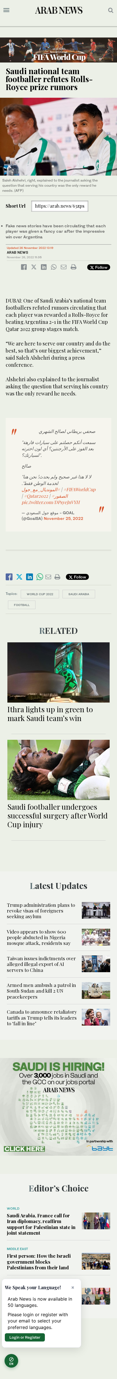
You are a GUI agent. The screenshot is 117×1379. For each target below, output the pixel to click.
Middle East (17, 1249)
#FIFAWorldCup (79, 489)
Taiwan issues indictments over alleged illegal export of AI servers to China (41, 964)
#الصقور (59, 496)
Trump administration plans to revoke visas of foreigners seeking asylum (41, 911)
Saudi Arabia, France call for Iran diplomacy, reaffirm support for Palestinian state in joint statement (41, 1224)
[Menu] (6, 10)
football (22, 605)
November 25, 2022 (63, 518)
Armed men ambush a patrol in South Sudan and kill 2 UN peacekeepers (41, 991)
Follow (100, 267)
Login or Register (24, 1337)
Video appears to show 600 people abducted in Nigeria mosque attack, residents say (39, 937)
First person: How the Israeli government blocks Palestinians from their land (39, 1261)
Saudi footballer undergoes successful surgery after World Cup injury (57, 815)
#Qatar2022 (36, 496)
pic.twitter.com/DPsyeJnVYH (51, 502)
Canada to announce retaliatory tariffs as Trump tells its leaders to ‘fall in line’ (42, 1017)
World (13, 1209)
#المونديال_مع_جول (41, 489)
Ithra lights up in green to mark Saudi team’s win (50, 713)
